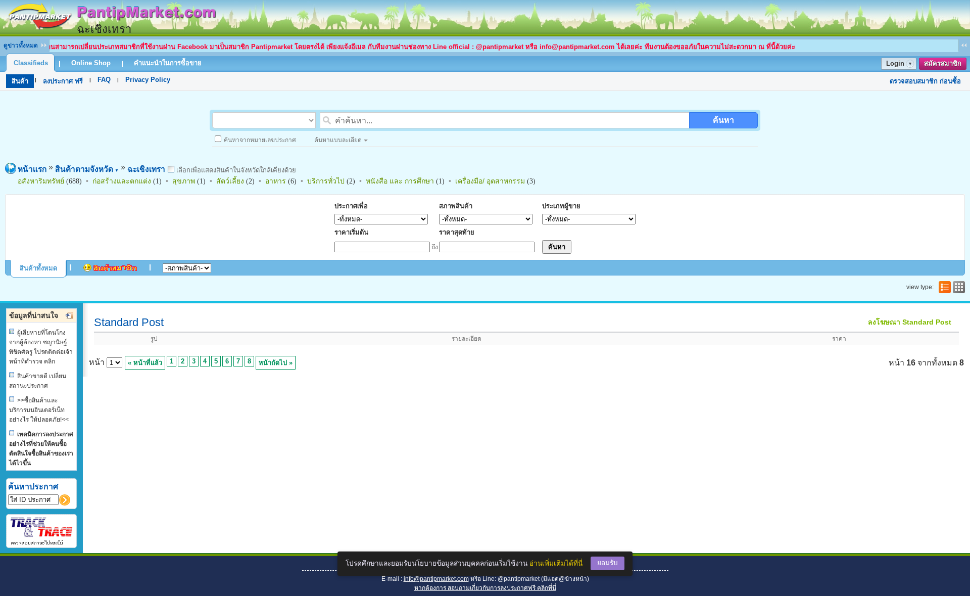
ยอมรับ (607, 563)
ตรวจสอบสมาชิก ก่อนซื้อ (925, 81)
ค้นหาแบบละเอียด (338, 140)
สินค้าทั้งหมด (38, 268)
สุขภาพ (183, 181)
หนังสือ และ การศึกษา (400, 181)
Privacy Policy (147, 79)
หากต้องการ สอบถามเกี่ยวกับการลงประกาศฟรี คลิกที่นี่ (485, 587)
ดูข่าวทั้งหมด (21, 45)
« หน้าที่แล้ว (145, 362)
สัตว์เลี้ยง (230, 181)
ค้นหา (723, 120)
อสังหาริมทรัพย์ (41, 181)
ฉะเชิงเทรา (146, 169)
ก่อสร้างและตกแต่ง (121, 181)
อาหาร (275, 181)
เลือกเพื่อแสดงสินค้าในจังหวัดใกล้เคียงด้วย (235, 170)
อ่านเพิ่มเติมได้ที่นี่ (556, 563)
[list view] (944, 287)
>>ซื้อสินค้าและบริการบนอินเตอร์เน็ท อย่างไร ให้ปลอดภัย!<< (39, 410)
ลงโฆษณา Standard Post (909, 322)
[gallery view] (958, 287)
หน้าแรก (32, 169)
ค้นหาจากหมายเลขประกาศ (260, 140)
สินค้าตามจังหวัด (87, 169)
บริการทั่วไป (326, 181)
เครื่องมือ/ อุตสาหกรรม (490, 181)
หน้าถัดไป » (276, 362)
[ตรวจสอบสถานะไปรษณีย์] (41, 543)
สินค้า (20, 81)
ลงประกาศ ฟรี (63, 81)
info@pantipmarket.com (436, 578)
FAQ (104, 79)
